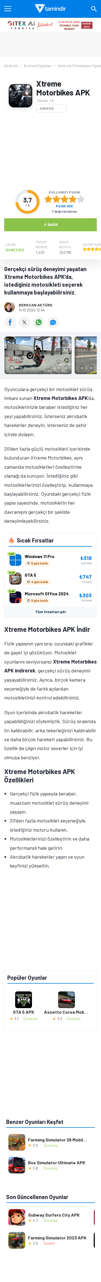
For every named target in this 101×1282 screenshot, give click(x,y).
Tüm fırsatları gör (50, 612)
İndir (50, 224)
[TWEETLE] (26, 326)
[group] (50, 357)
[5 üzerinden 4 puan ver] (73, 199)
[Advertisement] (50, 151)
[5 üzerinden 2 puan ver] (56, 199)
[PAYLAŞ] (11, 326)
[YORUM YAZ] (53, 326)
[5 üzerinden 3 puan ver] (64, 199)
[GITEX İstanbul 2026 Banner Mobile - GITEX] (50, 25)
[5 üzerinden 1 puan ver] (48, 199)
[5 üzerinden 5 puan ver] (81, 199)
